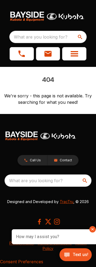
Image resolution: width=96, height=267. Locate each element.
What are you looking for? (40, 37)
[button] (22, 53)
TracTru (66, 201)
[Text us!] (75, 255)
